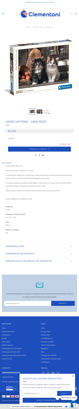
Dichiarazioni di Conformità (11, 352)
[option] (39, 68)
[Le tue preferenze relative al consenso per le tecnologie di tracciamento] (75, 405)
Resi (42, 352)
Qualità (4, 338)
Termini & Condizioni (48, 345)
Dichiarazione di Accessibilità (11, 348)
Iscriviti (62, 303)
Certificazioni (45, 362)
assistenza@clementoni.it (11, 372)
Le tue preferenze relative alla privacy (48, 406)
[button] (32, 112)
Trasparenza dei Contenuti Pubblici (14, 355)
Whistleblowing (46, 338)
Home (28, 27)
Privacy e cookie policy (46, 400)
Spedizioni (44, 348)
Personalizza (6, 335)
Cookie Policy (45, 335)
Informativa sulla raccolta (21, 406)
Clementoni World (8, 331)
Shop (3, 328)
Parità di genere (7, 345)
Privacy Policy (46, 331)
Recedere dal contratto (49, 355)
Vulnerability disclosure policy (51, 359)
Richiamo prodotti (47, 342)
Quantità (11, 138)
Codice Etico (6, 342)
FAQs (43, 328)
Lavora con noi (7, 359)
